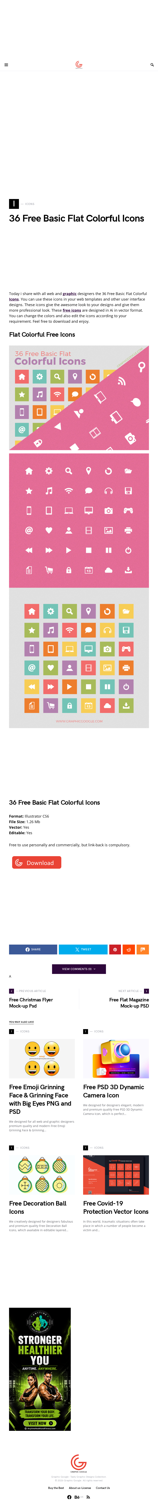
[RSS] (88, 1497)
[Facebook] (69, 1497)
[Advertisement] (79, 28)
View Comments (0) (77, 969)
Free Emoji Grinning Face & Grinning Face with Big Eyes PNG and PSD (40, 1099)
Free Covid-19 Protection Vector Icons (116, 1208)
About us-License (80, 1488)
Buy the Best (56, 1488)
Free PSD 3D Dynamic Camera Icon (113, 1091)
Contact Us (103, 1488)
